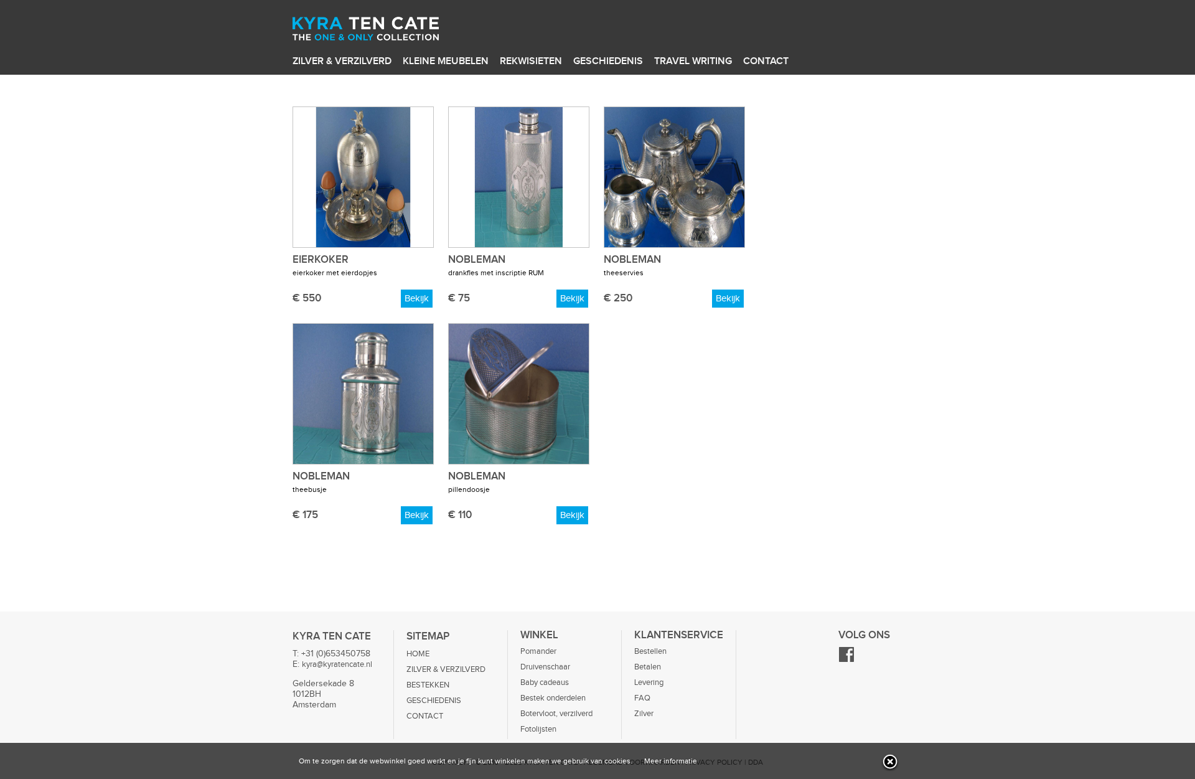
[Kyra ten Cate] (386, 31)
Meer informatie (670, 761)
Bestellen (650, 651)
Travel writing (693, 61)
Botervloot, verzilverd (556, 714)
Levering (648, 682)
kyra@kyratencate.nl (337, 664)
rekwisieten (531, 61)
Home (417, 654)
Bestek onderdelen (553, 698)
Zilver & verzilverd (342, 61)
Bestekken (427, 685)
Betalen (647, 667)
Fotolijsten (538, 729)
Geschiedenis (608, 61)
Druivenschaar (545, 667)
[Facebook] (846, 660)
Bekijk (417, 298)
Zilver (644, 714)
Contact (766, 61)
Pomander (538, 651)
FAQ (642, 698)
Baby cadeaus (544, 682)
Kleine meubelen (446, 61)
